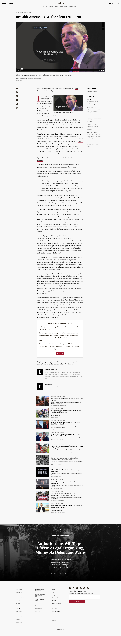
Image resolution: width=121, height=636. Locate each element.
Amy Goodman (55, 452)
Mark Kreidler (54, 500)
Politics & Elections (59, 432)
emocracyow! (62, 405)
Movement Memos (38, 608)
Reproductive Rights (19, 616)
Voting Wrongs (37, 611)
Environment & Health (20, 597)
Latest (4, 3)
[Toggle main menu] (118, 3)
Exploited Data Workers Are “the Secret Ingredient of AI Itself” (67, 399)
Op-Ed (17, 12)
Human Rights (18, 600)
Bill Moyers (28, 78)
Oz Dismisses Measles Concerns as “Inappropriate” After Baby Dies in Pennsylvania (94, 119)
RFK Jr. (56, 6)
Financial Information (56, 606)
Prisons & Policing (19, 611)
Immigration (18, 603)
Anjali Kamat (54, 429)
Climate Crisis (63, 6)
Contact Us (54, 620)
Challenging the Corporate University (39, 614)
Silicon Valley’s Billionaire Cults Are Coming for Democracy (66, 471)
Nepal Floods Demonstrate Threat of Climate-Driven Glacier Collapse (94, 144)
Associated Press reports (66, 260)
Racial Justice (18, 614)
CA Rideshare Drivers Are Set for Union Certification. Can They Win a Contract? (63, 494)
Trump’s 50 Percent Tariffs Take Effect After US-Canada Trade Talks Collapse (65, 435)
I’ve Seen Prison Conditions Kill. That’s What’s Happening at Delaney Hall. (93, 111)
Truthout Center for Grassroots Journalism (56, 615)
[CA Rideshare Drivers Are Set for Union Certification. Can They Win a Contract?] (42, 496)
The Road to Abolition (39, 603)
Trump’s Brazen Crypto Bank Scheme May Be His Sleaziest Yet (66, 482)
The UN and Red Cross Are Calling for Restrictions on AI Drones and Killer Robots (93, 103)
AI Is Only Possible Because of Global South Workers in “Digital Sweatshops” (67, 447)
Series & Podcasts (19, 622)
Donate (111, 3)
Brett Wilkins (54, 512)
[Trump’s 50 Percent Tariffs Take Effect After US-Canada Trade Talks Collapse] (42, 436)
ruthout (60, 417)
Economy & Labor (25, 12)
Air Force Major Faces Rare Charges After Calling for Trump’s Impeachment (94, 128)
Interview (53, 396)
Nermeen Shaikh (55, 405)
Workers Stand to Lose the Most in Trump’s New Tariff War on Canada (65, 423)
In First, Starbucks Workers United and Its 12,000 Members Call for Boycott (66, 411)
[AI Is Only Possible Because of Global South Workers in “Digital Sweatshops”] (42, 448)
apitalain (61, 500)
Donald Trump (72, 6)
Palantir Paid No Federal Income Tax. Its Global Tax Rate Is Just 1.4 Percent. (66, 506)
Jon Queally (54, 439)
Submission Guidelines (56, 603)
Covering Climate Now (39, 617)
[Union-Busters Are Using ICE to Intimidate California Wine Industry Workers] (42, 460)
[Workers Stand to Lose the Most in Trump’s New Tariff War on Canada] (42, 424)
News (52, 408)
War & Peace (18, 619)
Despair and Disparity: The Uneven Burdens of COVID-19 (40, 595)
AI (46, 6)
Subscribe (54, 600)
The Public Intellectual (39, 605)
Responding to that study (53, 246)
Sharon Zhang (55, 417)
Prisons (51, 6)
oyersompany (36, 78)
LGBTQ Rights (18, 606)
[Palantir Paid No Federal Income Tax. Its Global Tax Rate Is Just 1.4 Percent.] (42, 508)
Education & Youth (19, 595)
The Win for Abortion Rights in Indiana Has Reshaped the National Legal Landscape (94, 136)
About (11, 3)
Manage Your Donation (56, 595)
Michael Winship (21, 78)
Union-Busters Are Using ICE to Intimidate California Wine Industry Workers (64, 459)
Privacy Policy (54, 608)
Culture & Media (19, 589)
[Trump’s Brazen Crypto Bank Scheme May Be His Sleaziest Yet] (42, 484)
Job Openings (55, 617)
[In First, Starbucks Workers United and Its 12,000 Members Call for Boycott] (42, 413)
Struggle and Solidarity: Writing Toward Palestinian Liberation (39, 590)
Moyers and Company (91, 91)
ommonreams (60, 439)
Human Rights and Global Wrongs (39, 600)
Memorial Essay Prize (56, 611)
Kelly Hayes (54, 476)
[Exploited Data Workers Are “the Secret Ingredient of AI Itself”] (42, 401)
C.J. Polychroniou (55, 488)
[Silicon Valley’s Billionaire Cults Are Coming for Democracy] (42, 472)
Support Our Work (55, 597)
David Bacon (54, 464)
